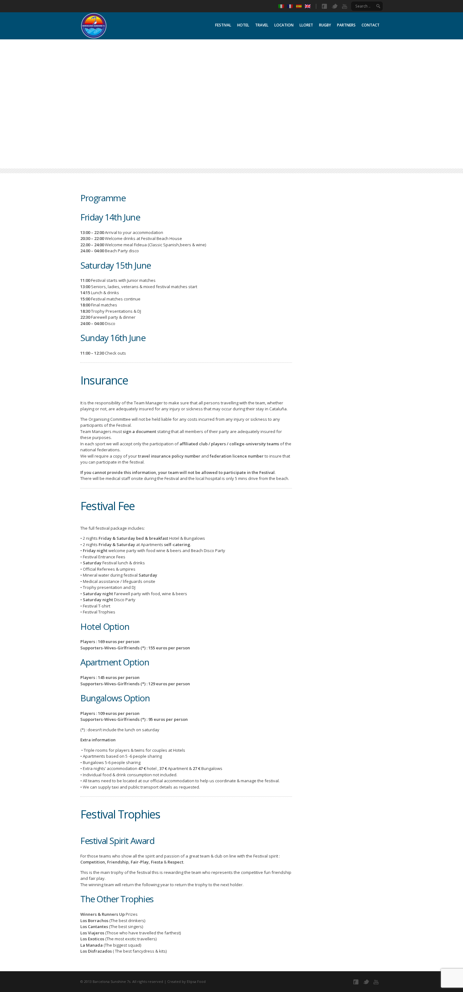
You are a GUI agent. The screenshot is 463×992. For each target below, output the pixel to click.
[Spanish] (300, 6)
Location (284, 25)
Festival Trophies (120, 814)
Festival (223, 25)
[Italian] (282, 6)
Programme (102, 198)
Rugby (325, 25)
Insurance (104, 380)
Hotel (243, 25)
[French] (291, 6)
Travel (261, 25)
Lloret (306, 25)
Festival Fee (107, 506)
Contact (371, 25)
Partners (346, 25)
